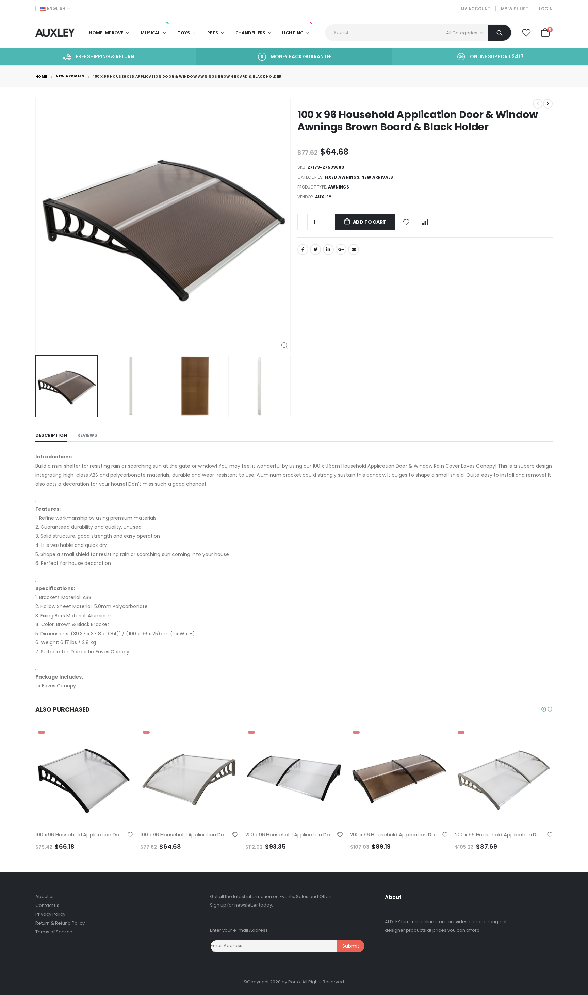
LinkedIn (328, 249)
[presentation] (42, 386)
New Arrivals (70, 76)
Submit (350, 946)
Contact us (47, 905)
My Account (475, 9)
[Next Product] (548, 104)
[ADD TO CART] (122, 739)
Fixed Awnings (342, 177)
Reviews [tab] (87, 435)
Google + (341, 249)
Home (41, 76)
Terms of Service (53, 932)
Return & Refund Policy (60, 923)
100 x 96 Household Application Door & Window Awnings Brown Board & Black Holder (417, 120)
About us (45, 896)
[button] (544, 709)
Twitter (315, 249)
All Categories (461, 33)
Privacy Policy (50, 914)
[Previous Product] (537, 104)
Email (353, 249)
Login (546, 9)
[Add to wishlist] (406, 222)
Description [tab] (51, 435)
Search (499, 33)
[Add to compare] (425, 222)
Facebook (302, 249)
